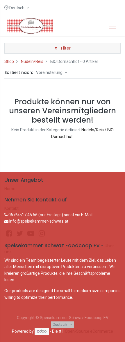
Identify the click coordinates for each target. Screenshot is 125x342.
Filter (65, 48)
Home (9, 188)
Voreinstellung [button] (49, 72)
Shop (9, 61)
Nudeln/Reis (32, 61)
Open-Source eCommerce (89, 331)
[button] (16, 8)
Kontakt (11, 208)
